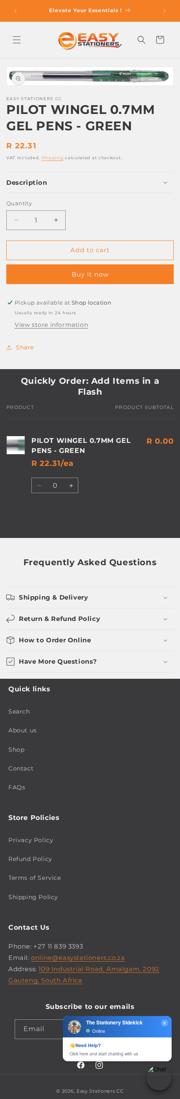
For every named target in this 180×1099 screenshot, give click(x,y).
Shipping (52, 157)
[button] (17, 40)
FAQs (16, 787)
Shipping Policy (33, 897)
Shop (16, 749)
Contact (20, 768)
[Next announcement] (164, 11)
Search (19, 711)
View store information (51, 324)
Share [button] (25, 347)
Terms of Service (34, 878)
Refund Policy (30, 859)
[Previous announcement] (15, 11)
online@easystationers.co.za (78, 958)
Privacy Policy (30, 840)
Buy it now (90, 274)
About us (22, 730)
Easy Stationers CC (100, 1091)
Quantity (19, 203)
